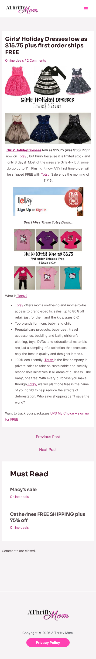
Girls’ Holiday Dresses (24, 150)
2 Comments (36, 60)
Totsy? (21, 296)
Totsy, (32, 384)
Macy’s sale (23, 489)
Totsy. (45, 174)
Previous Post (48, 436)
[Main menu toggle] (85, 9)
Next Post (48, 449)
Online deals (14, 60)
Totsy (22, 156)
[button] (48, 642)
